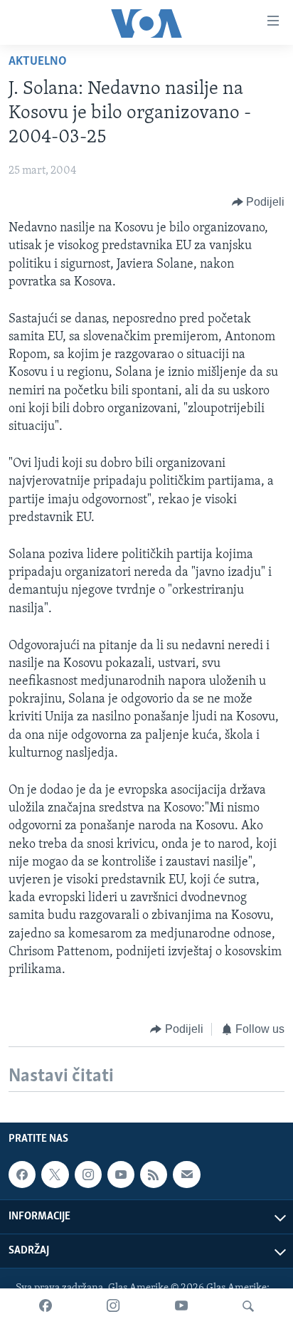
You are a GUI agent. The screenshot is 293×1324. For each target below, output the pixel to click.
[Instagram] (113, 1306)
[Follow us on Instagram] (88, 1175)
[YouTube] (181, 1306)
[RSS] (153, 1175)
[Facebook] (45, 1306)
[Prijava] (186, 1175)
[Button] (258, 202)
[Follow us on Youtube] (120, 1175)
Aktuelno (38, 62)
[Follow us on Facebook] (22, 1175)
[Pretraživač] (248, 1306)
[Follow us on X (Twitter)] (54, 1175)
